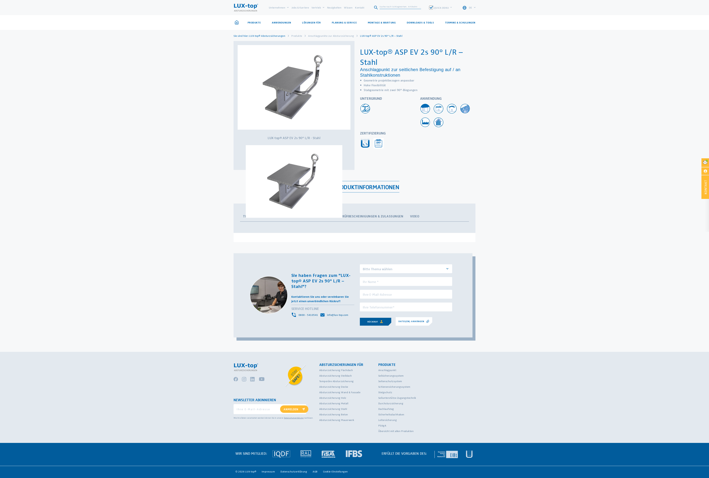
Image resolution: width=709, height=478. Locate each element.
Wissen (348, 7)
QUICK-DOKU (442, 7)
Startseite (238, 22)
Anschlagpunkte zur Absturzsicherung (331, 35)
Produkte (296, 35)
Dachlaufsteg (386, 409)
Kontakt (359, 7)
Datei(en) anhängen (411, 321)
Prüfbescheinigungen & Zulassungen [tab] (372, 216)
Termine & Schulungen (460, 22)
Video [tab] (414, 216)
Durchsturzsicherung (390, 403)
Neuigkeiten (334, 7)
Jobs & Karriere (300, 7)
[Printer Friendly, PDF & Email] (705, 162)
